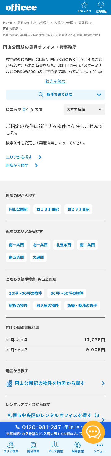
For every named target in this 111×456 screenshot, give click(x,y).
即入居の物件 (47, 305)
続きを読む (56, 81)
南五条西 (16, 257)
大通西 (38, 257)
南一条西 (16, 245)
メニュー (100, 451)
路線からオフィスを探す (33, 22)
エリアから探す (19, 157)
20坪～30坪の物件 (25, 293)
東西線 (83, 22)
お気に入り (84, 11)
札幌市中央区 (64, 22)
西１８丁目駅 (47, 209)
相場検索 (78, 451)
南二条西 (87, 245)
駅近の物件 (18, 305)
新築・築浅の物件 (82, 305)
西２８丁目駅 (78, 209)
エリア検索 (11, 451)
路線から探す (17, 165)
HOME (7, 22)
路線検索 (33, 451)
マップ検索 (55, 451)
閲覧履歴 (101, 11)
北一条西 (40, 245)
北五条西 (63, 245)
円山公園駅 (10, 28)
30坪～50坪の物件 (67, 293)
